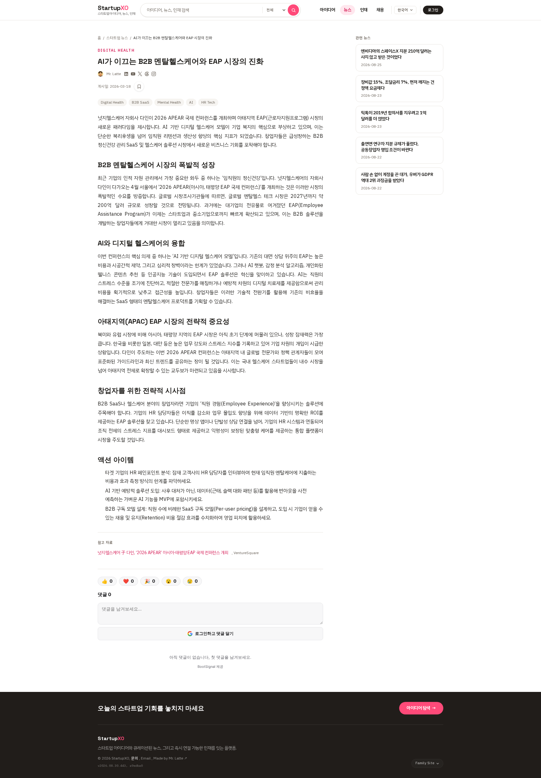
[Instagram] (154, 74)
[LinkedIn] (126, 74)
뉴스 (347, 10)
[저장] (139, 86)
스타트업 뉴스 (117, 37)
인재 (364, 10)
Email (146, 758)
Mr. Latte (113, 73)
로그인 (433, 10)
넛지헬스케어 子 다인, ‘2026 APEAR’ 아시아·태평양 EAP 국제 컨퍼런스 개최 (163, 552)
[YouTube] (133, 74)
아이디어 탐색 (421, 708)
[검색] (293, 10)
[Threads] (147, 74)
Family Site (425, 763)
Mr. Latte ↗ (178, 758)
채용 (380, 10)
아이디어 (327, 10)
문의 (134, 758)
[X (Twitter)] (140, 74)
